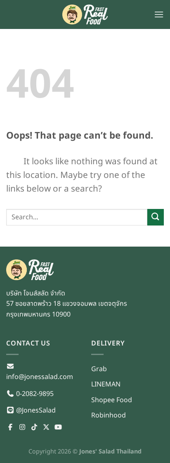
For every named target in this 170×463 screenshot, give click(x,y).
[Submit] (155, 217)
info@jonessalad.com (39, 377)
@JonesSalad (35, 410)
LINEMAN (105, 384)
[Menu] (159, 14)
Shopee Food (111, 400)
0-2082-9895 (34, 394)
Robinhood (108, 415)
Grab (99, 369)
